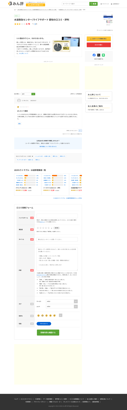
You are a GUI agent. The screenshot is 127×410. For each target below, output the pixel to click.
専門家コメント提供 (61, 399)
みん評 (16, 3)
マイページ (105, 4)
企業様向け (116, 4)
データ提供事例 (47, 399)
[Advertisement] (32, 76)
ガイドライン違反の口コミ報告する (73, 134)
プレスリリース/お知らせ (70, 402)
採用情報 (85, 402)
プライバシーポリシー (40, 402)
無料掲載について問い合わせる (48, 146)
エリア (38, 306)
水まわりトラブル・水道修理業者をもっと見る (68, 198)
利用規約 (28, 402)
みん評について (23, 53)
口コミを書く (99, 45)
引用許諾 (37, 399)
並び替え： (17, 94)
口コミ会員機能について (77, 399)
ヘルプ (16, 399)
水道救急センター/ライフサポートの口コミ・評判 (70, 9)
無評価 (56, 228)
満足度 (21, 229)
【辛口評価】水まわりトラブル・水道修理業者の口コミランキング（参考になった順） (37, 9)
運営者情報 (95, 402)
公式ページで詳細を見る (99, 39)
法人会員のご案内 (92, 399)
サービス (39, 301)
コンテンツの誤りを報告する (105, 30)
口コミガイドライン (42, 275)
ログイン (42, 222)
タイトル (21, 239)
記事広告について (105, 399)
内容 (20, 270)
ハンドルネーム (23, 218)
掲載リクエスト (53, 402)
